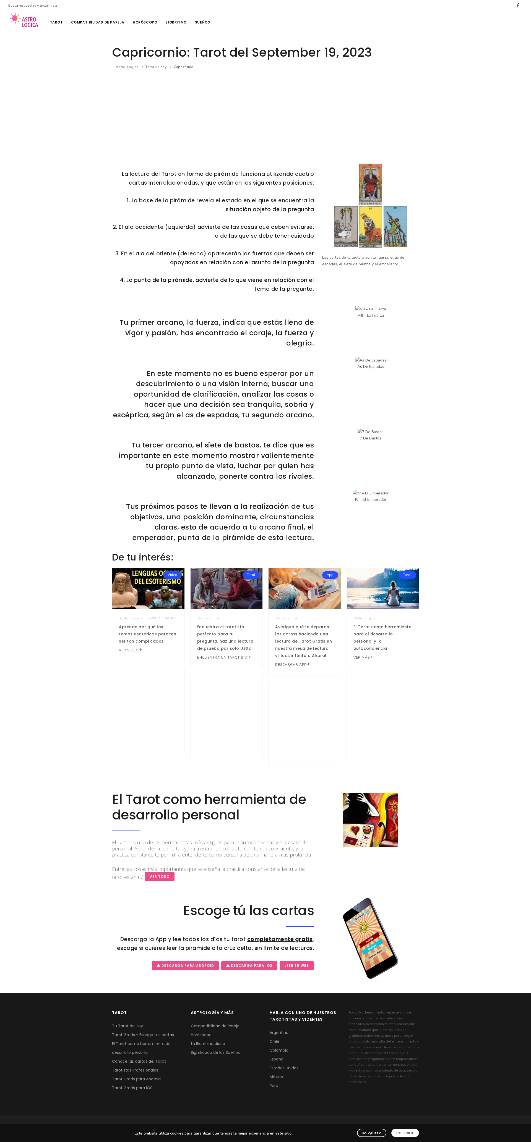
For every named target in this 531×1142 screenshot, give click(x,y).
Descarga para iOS (251, 965)
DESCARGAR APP (290, 664)
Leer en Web (297, 965)
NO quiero (371, 1133)
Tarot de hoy (155, 67)
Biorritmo (175, 22)
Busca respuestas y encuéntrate (32, 5)
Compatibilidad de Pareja (215, 1026)
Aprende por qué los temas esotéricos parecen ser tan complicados (147, 634)
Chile (274, 1041)
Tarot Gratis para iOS (132, 1088)
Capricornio (184, 67)
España (276, 1059)
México (276, 1077)
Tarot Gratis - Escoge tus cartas (143, 1035)
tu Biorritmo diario (208, 1043)
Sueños (202, 22)
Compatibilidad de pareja (97, 22)
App (330, 574)
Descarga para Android (187, 965)
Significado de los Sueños (215, 1052)
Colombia (279, 1050)
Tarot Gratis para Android (136, 1079)
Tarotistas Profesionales (135, 1070)
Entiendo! (405, 1133)
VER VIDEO (129, 650)
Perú (274, 1085)
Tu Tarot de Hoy (127, 1026)
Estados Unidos (284, 1068)
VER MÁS (361, 657)
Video (172, 574)
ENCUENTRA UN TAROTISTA (222, 657)
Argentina (279, 1032)
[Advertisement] (265, 115)
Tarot (56, 22)
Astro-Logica (127, 67)
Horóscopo (145, 22)
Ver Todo (160, 876)
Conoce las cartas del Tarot (139, 1061)
